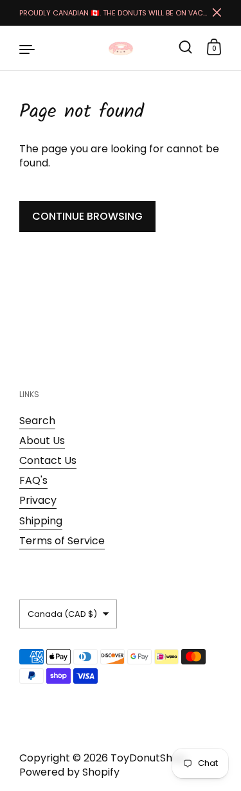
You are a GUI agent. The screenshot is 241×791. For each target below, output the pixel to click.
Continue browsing (87, 216)
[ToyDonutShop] (121, 48)
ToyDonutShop (148, 758)
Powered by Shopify (69, 772)
